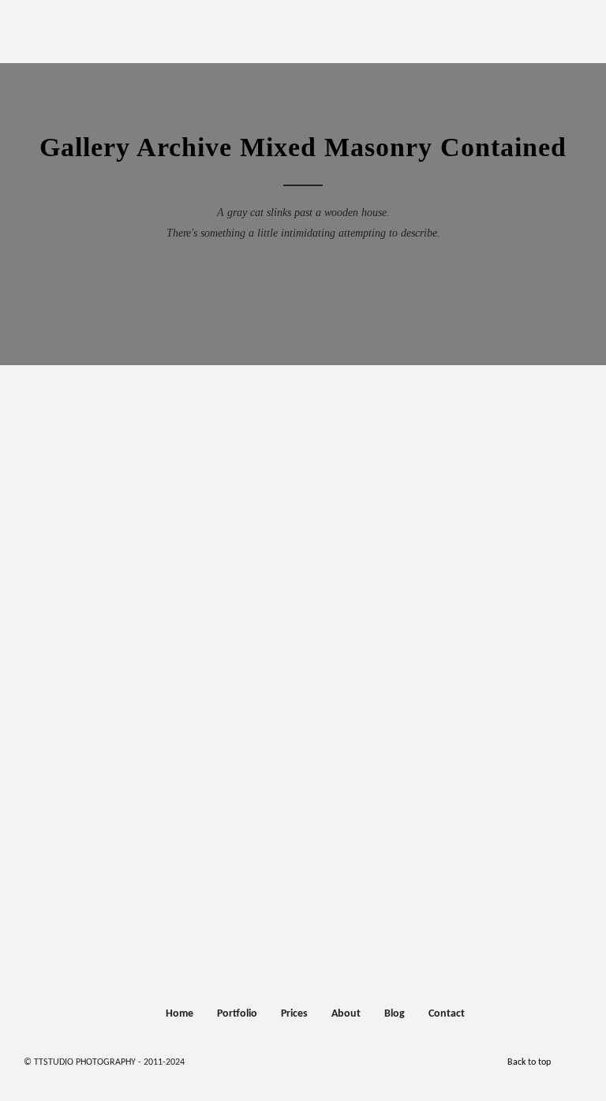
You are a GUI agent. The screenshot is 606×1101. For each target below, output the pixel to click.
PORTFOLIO (299, 58)
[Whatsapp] (308, 1059)
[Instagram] (262, 1059)
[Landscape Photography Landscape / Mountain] (215, 625)
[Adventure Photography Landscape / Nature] (491, 529)
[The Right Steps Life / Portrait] (491, 734)
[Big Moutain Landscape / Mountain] (491, 698)
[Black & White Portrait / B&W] (109, 661)
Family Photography (299, 62)
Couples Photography (299, 43)
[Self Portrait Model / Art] (279, 661)
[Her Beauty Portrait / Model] (215, 734)
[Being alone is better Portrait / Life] (491, 589)
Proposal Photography (299, 24)
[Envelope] (217, 1059)
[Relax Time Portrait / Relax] (491, 625)
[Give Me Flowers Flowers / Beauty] (215, 698)
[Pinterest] (354, 1059)
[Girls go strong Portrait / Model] (215, 589)
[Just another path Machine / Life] (109, 770)
